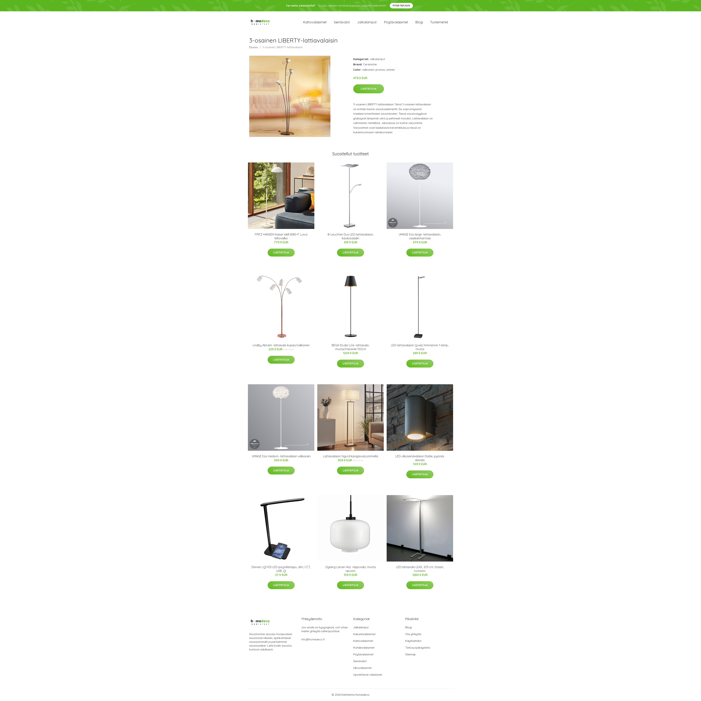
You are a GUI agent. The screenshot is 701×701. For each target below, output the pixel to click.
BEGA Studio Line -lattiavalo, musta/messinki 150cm (350, 347)
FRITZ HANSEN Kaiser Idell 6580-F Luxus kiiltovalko (281, 236)
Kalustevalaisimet (364, 634)
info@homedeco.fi (313, 639)
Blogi (419, 22)
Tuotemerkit (439, 22)
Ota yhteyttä (413, 634)
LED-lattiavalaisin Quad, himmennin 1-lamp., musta (420, 347)
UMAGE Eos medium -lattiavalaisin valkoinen (281, 456)
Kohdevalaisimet (363, 647)
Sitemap (410, 654)
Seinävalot (342, 22)
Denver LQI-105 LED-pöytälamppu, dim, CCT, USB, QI (281, 569)
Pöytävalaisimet (396, 22)
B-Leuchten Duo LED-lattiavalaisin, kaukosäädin (351, 236)
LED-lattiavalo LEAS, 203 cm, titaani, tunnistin (420, 569)
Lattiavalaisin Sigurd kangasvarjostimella (350, 456)
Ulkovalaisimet (362, 668)
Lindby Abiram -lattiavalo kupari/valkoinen (281, 345)
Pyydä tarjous (401, 5)
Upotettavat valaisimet (367, 674)
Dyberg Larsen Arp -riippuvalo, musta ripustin (350, 569)
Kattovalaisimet (315, 22)
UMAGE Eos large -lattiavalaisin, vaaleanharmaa (420, 236)
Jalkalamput (367, 22)
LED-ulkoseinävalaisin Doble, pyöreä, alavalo (419, 458)
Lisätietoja (368, 88)
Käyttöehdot (413, 641)
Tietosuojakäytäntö (417, 647)
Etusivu (253, 47)
